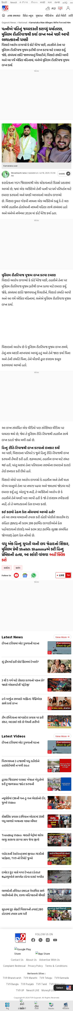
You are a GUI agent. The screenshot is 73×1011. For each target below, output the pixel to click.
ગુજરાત (39, 16)
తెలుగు (34, 2)
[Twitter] (40, 940)
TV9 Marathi (30, 978)
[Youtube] (16, 575)
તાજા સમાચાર (13, 16)
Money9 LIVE (48, 990)
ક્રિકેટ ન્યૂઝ (28, 16)
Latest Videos (13, 736)
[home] (3, 15)
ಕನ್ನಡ (23, 2)
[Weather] (48, 8)
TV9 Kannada (61, 978)
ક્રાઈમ (18, 567)
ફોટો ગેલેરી (61, 16)
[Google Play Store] (24, 951)
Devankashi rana (18, 172)
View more (61, 637)
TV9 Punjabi (27, 984)
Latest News (12, 637)
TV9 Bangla (12, 984)
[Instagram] (48, 940)
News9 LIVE (32, 990)
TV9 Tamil (41, 984)
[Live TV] (59, 8)
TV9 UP (20, 990)
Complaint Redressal (14, 966)
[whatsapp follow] (33, 575)
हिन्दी (5, 2)
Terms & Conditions (56, 966)
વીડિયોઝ (49, 16)
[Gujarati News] (5, 8)
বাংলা (50, 2)
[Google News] (25, 575)
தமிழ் (65, 2)
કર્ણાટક (7, 567)
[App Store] (45, 954)
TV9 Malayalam (57, 984)
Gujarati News (9, 22)
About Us (31, 960)
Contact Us (17, 960)
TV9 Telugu (45, 978)
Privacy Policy (35, 966)
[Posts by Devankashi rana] (5, 174)
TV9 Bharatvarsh (12, 978)
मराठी (42, 2)
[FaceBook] (33, 940)
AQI (53, 8)
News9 (13, 2)
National (23, 22)
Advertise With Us (49, 960)
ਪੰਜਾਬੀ (57, 2)
